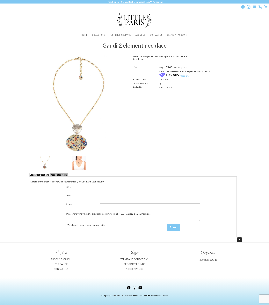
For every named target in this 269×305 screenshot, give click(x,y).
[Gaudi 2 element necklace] (79, 105)
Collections (98, 35)
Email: (68, 195)
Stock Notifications (39, 174)
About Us (140, 35)
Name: (68, 187)
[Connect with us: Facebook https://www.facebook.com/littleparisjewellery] (243, 7)
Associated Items (59, 174)
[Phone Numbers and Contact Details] (260, 7)
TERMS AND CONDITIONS (134, 259)
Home (84, 35)
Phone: (69, 204)
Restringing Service (120, 35)
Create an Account (177, 35)
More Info (185, 75)
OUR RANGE (61, 264)
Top (239, 239)
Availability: (137, 87)
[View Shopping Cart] (266, 7)
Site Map (128, 295)
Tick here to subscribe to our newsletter (86, 225)
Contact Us (156, 35)
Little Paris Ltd (117, 295)
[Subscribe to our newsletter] (254, 7)
